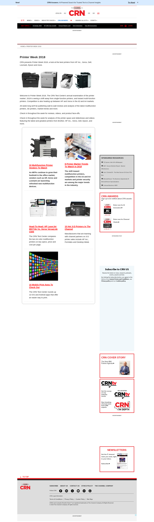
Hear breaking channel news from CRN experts (106, 404)
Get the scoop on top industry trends (106, 393)
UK (94, 13)
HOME (22, 46)
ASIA (57, 13)
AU (65, 13)
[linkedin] (66, 490)
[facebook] (60, 490)
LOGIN (130, 26)
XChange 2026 (37, 25)
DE (89, 13)
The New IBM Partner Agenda (107, 362)
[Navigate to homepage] (77, 16)
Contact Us (74, 486)
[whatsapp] (89, 490)
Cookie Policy (80, 499)
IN (60, 13)
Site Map (90, 499)
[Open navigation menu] (22, 20)
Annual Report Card (64, 25)
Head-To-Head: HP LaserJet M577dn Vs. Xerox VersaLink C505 (43, 229)
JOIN (121, 26)
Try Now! (131, 2)
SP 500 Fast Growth (50, 25)
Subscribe (105, 463)
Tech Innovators (77, 25)
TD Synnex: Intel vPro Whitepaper (112, 162)
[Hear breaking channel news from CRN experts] (122, 406)
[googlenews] (84, 490)
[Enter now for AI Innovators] (108, 216)
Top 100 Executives (91, 25)
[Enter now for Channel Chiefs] (108, 229)
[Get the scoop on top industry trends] (122, 394)
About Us (64, 486)
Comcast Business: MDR (110, 185)
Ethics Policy (87, 486)
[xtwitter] (72, 490)
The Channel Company (104, 486)
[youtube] (78, 490)
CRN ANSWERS (63, 20)
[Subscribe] (122, 468)
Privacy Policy (69, 499)
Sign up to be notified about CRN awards (116, 199)
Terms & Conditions (56, 499)
